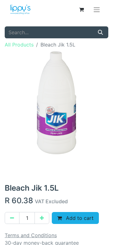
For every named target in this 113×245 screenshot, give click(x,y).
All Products (19, 44)
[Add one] (42, 218)
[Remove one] (12, 218)
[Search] (100, 32)
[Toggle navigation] (96, 9)
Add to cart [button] (79, 218)
